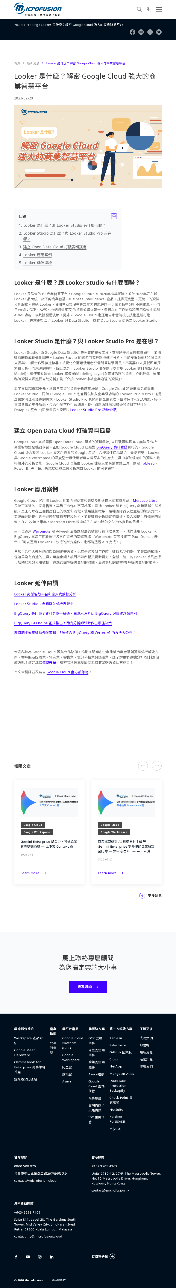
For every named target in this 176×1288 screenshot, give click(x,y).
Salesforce (117, 1045)
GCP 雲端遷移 (95, 1040)
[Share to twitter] (159, 32)
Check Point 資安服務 (120, 1099)
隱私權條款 (59, 1280)
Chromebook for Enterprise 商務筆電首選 (30, 1067)
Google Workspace (42, 726)
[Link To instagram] (40, 1257)
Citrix (113, 1059)
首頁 (17, 63)
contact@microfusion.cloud (35, 1180)
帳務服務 (95, 1098)
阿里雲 (67, 1067)
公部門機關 (53, 1048)
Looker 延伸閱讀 (37, 262)
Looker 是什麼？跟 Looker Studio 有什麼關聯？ (64, 225)
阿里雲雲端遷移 (96, 1052)
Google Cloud (37, 717)
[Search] (139, 9)
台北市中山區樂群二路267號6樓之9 (40, 1173)
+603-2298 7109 (27, 1212)
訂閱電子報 (99, 1256)
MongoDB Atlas (121, 1073)
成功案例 (146, 1038)
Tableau (115, 1038)
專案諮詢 (85, 986)
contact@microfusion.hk (110, 1190)
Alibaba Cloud (38, 709)
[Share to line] (141, 32)
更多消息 (155, 895)
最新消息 (33, 63)
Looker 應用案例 (37, 254)
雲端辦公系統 (24, 1029)
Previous (143, 766)
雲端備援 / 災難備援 (96, 1107)
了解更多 (146, 1029)
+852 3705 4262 (104, 1166)
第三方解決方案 (38, 743)
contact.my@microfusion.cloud (38, 1236)
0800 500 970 (25, 1166)
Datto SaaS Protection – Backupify (119, 1085)
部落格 (145, 1045)
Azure (67, 1081)
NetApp (115, 1066)
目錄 (68, 216)
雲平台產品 (70, 1029)
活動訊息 (146, 1059)
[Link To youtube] (28, 1257)
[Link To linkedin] (52, 1257)
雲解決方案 (96, 1029)
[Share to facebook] (132, 32)
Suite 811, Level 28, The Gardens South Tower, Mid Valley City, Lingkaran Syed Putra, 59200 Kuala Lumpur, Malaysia (45, 1224)
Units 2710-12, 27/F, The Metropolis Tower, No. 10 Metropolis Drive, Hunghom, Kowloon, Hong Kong (126, 1178)
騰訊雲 (67, 1074)
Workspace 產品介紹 (28, 1040)
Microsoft (34, 734)
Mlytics (115, 1128)
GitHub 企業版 (120, 1052)
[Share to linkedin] (150, 32)
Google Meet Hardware (24, 1052)
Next (157, 766)
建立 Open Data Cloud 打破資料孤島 (55, 246)
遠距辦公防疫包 (25, 1079)
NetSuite (116, 1109)
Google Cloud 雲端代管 (96, 1086)
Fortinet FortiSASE (117, 1119)
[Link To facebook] (16, 1257)
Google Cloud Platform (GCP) (72, 1043)
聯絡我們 (146, 1066)
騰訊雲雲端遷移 (96, 1064)
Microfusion (33, 1280)
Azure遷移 (96, 1074)
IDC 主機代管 (96, 1119)
